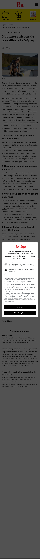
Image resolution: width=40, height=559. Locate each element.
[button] (20, 274)
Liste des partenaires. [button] (24, 289)
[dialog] (20, 279)
